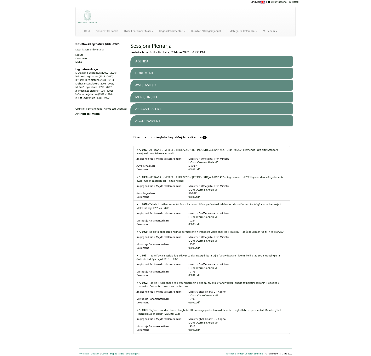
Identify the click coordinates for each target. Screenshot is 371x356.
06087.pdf (194, 169)
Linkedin (258, 353)
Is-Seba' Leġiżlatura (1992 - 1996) (93, 94)
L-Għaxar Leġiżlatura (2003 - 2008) (94, 83)
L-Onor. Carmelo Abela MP (203, 162)
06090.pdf (194, 248)
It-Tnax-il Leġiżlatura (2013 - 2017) (94, 76)
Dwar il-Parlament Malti (137, 31)
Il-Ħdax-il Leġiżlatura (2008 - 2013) (94, 80)
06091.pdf (194, 275)
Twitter (240, 353)
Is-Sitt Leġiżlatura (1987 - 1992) (92, 98)
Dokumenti (81, 58)
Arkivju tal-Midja (87, 114)
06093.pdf (194, 329)
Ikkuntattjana (133, 353)
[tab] (211, 61)
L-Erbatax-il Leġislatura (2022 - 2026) (96, 72)
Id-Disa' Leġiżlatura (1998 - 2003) (93, 87)
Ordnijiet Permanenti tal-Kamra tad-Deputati (101, 108)
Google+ (249, 353)
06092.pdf (194, 302)
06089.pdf (194, 224)
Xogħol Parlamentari (171, 31)
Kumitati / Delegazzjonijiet (206, 31)
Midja (78, 62)
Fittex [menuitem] (295, 1)
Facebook (231, 353)
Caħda (104, 353)
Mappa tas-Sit (117, 353)
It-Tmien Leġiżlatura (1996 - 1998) (94, 90)
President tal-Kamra (106, 31)
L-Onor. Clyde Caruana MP (203, 295)
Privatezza (84, 353)
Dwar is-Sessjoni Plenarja (89, 49)
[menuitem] (262, 1)
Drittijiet (95, 353)
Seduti (79, 54)
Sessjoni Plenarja (151, 45)
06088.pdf (194, 196)
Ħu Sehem (269, 31)
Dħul (87, 31)
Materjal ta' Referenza (242, 31)
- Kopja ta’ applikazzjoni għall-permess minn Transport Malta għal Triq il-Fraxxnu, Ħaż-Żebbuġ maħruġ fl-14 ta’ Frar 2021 (210, 231)
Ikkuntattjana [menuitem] (278, 1)
